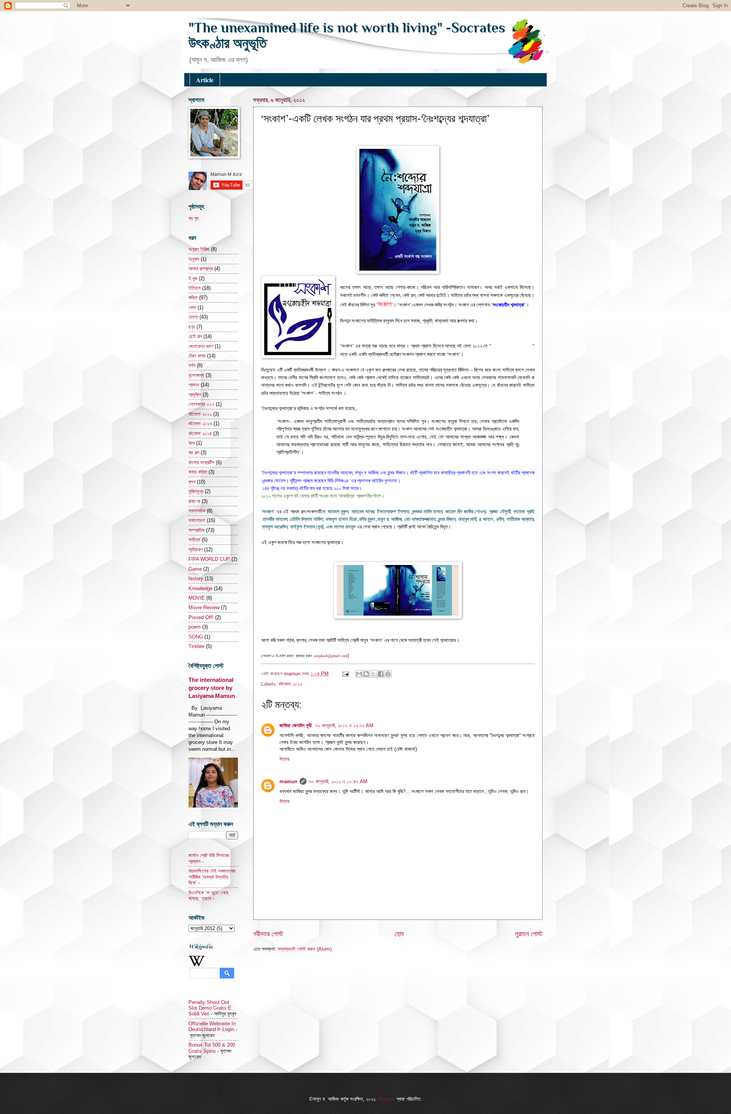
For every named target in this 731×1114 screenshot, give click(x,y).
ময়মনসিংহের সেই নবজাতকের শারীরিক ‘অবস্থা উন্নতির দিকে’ (211, 877)
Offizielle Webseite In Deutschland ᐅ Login (212, 1026)
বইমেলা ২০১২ (290, 684)
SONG (195, 637)
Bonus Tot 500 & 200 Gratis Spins (211, 1047)
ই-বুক (192, 278)
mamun (293, 674)
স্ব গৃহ (193, 218)
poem (194, 627)
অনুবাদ (193, 259)
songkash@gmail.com (330, 656)
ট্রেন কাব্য (197, 356)
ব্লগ (191, 482)
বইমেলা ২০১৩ (200, 423)
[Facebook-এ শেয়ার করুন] (381, 674)
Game (195, 569)
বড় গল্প (193, 452)
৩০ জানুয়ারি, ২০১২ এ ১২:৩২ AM (344, 725)
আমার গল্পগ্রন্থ (200, 268)
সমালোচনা (196, 520)
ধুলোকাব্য (196, 375)
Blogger (386, 1099)
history (195, 578)
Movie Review (203, 607)
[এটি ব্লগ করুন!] (366, 674)
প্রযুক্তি (194, 394)
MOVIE (196, 598)
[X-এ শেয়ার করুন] (373, 674)
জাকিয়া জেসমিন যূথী (296, 725)
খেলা (192, 307)
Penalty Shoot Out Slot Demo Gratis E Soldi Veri (209, 1008)
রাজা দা (194, 501)
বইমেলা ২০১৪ (200, 433)
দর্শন (191, 365)
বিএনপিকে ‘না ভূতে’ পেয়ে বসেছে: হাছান (208, 895)
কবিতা (193, 297)
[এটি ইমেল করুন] (359, 674)
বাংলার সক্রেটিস (201, 462)
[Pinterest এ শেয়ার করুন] (388, 674)
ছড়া (191, 327)
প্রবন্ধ (193, 385)
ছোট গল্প (195, 336)
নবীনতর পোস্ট (268, 934)
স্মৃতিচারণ (195, 549)
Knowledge (200, 588)
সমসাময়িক (196, 511)
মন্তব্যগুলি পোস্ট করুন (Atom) (305, 949)
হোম (399, 934)
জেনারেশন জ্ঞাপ (200, 346)
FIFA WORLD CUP (209, 559)
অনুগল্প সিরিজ (198, 249)
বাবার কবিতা (197, 472)
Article (205, 79)
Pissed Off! (201, 617)
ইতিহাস (194, 288)
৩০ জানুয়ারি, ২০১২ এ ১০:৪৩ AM (338, 781)
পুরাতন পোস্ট (529, 934)
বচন (191, 443)
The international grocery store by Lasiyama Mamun (211, 688)
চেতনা (193, 317)
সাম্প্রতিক (196, 530)
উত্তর (284, 759)
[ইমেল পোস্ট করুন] (345, 674)
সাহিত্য (194, 540)
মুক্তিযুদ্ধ (195, 491)
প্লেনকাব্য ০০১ (201, 404)
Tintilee (196, 646)
